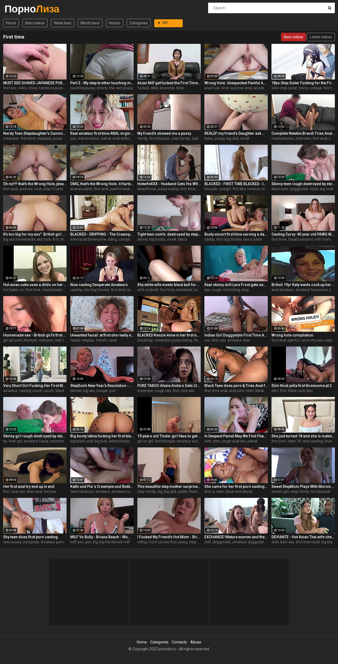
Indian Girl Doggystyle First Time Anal (236, 335)
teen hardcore (82, 491)
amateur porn (52, 542)
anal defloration (125, 138)
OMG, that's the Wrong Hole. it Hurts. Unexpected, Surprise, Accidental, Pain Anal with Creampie (102, 184)
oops (328, 340)
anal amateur (282, 290)
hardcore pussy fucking (58, 88)
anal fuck (212, 88)
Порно (18, 9)
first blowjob (159, 138)
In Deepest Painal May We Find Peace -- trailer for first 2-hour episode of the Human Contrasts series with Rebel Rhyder (236, 436)
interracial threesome (88, 239)
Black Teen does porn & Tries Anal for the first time (236, 386)
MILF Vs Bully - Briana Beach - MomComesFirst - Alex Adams (102, 537)
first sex (9, 88)
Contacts (179, 642)
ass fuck (44, 239)
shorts (102, 88)
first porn (279, 441)
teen (250, 391)
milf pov (77, 542)
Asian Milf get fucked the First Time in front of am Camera (169, 83)
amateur (10, 391)
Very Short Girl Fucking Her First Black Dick (35, 386)
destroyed (279, 189)
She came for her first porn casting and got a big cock (236, 486)
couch (49, 391)
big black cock (81, 441)
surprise (26, 189)
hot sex (50, 491)
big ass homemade (19, 239)
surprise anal (241, 88)
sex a (247, 239)
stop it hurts (53, 189)
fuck (38, 189)
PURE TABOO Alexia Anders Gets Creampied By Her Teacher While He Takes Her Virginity (169, 386)
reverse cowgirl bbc (263, 189)
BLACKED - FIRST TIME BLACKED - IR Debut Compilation (236, 184)
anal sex (18, 491)
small (244, 138)
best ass (287, 542)
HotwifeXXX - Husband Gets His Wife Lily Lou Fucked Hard (169, 184)
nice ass (187, 391)
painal (106, 138)
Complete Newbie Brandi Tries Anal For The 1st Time (303, 133)
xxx (207, 340)
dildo (154, 88)
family (142, 138)
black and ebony (239, 491)
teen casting (312, 441)
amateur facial (36, 441)
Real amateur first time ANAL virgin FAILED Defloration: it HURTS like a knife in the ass (102, 133)
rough (217, 290)
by (5, 441)
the (112, 88)
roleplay (87, 340)
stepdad (44, 138)
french (101, 340)
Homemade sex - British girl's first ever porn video (35, 335)
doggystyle (299, 189)
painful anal (120, 189)
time (180, 88)
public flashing (190, 491)
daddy (197, 138)
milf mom (322, 239)
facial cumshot (300, 239)
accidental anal (266, 88)
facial (74, 340)
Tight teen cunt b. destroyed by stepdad (169, 234)
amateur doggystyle (249, 542)
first (55, 239)
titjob (314, 189)
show (33, 88)
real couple (64, 340)
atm (216, 441)
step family (180, 138)
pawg (182, 542)
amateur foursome (311, 290)
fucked (143, 88)
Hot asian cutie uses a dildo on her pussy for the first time (35, 285)
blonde (76, 391)
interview (303, 138)
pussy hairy (62, 138)
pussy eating (168, 189)
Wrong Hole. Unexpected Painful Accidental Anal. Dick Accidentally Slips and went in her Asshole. (236, 83)
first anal (320, 138)
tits (199, 189)
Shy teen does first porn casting (30, 537)
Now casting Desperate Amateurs (99, 285)
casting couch (30, 391)
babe (208, 138)
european (31, 542)
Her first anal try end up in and (28, 486)
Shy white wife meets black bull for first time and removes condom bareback (169, 285)
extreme (57, 441)
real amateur (88, 138)
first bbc (239, 189)
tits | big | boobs (229, 239)
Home (11, 23)
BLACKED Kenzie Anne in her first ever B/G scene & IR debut (169, 335)
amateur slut (187, 441)
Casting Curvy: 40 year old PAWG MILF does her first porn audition (303, 234)
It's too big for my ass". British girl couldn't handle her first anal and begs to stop (35, 234)
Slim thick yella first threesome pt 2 (301, 386)
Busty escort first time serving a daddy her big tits (236, 234)
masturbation (282, 138)
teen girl (15, 441)
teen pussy (12, 542)
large (132, 290)
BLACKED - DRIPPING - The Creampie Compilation (102, 234)
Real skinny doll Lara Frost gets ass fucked (236, 285)
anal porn (237, 391)
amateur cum (122, 491)
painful (293, 340)
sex (223, 340)
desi (215, 340)
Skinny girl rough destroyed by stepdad (35, 436)
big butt (101, 441)
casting (76, 290)
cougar (102, 391)
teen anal (34, 491)
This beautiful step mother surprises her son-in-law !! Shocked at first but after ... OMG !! (169, 486)
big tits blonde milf (115, 542)
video (22, 88)
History (114, 23)
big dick (232, 138)
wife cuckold (147, 290)
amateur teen (238, 340)
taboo (182, 239)
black (59, 391)
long (245, 290)
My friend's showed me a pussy (164, 133)
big (160, 491)
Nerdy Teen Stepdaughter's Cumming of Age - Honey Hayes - (35, 133)
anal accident (81, 189)
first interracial (308, 542)
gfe (286, 491)
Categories (139, 23)
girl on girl (145, 441)
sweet (276, 491)
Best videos (35, 23)
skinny (142, 239)
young (219, 138)
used (113, 340)
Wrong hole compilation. (292, 335)
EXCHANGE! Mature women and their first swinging (236, 537)
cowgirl (225, 189)
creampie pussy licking (173, 340)
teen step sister (284, 88)
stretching (231, 290)
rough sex (163, 391)
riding (112, 239)
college (316, 88)
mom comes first (162, 542)
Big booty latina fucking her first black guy (102, 436)
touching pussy (82, 88)
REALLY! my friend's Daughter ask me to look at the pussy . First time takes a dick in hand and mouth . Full (236, 133)
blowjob (210, 189)
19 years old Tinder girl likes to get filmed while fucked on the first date (169, 436)
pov (113, 391)
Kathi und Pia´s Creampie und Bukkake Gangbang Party (102, 486)
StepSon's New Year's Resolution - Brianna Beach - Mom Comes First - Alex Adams (102, 386)
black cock (296, 391)
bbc (310, 391)
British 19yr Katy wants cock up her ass (303, 285)
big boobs (157, 239)
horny (303, 88)
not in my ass (312, 340)
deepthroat (146, 189)
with (208, 441)
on (22, 290)
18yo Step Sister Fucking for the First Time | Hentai (303, 83)
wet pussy (124, 88)
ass (73, 138)
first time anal (215, 391)
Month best (90, 23)
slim (274, 391)
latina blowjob (120, 441)
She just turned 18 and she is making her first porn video (303, 436)
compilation (128, 239)
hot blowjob (320, 491)
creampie (11, 138)
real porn (46, 340)
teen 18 (294, 441)
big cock (326, 189)
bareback (184, 290)
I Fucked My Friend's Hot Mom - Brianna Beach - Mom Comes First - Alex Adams (169, 537)
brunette (167, 88)
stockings (145, 340)
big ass (89, 391)
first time (28, 138)
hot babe (10, 290)
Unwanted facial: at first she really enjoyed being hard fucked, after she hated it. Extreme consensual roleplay (102, 335)
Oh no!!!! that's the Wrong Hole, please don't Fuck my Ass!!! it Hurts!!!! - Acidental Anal (35, 184)
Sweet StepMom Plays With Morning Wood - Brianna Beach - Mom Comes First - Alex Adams (303, 486)
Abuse (195, 642)
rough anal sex (234, 441)
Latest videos (321, 37)
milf (207, 542)
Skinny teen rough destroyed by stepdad (303, 184)
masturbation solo (57, 290)
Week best (62, 23)
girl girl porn (12, 340)
